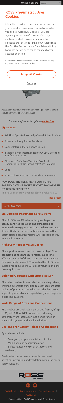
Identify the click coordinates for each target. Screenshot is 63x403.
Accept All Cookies (31, 74)
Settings (31, 83)
